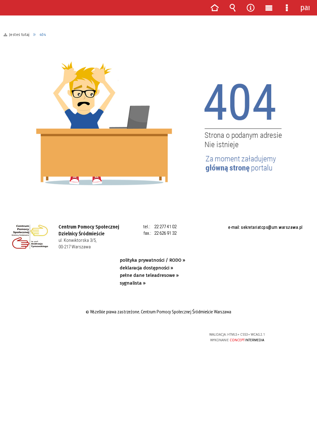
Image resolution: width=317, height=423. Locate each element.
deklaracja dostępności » (146, 268)
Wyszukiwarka (232, 7)
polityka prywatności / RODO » (152, 260)
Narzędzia (250, 7)
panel (305, 7)
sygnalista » (132, 283)
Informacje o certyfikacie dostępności (79, 338)
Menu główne (268, 7)
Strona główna (214, 7)
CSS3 (157, 337)
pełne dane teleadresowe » (149, 275)
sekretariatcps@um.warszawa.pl (272, 227)
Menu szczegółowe (286, 7)
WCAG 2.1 (177, 336)
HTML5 (148, 337)
